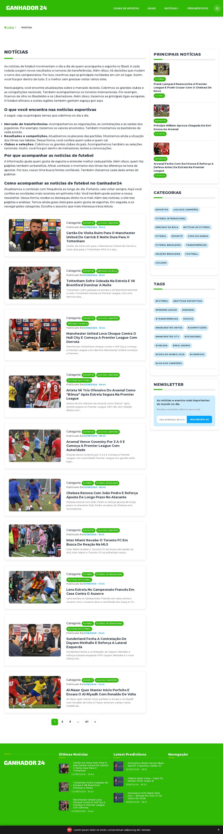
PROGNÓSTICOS (197, 8)
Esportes (88, 223)
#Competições (197, 327)
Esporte (88, 680)
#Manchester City (167, 336)
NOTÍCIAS (170, 8)
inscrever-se (199, 419)
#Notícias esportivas (187, 301)
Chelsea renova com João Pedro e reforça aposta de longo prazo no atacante (102, 495)
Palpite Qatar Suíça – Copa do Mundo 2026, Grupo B (145, 779)
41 (86, 721)
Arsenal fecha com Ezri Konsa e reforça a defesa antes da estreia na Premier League (183, 167)
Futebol (88, 483)
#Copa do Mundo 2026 (170, 354)
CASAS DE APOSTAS (126, 8)
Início (10, 27)
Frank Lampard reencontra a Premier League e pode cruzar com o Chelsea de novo (183, 87)
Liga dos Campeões (108, 223)
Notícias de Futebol (79, 380)
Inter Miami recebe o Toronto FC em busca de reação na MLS (97, 542)
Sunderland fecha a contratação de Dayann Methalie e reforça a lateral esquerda (96, 643)
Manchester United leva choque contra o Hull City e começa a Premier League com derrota (101, 338)
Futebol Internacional (109, 574)
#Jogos (188, 319)
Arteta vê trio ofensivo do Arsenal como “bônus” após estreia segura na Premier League (100, 394)
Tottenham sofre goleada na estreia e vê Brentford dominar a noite (100, 283)
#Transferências (167, 319)
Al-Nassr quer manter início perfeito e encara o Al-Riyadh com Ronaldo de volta (101, 692)
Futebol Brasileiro (107, 483)
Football (192, 254)
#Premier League (166, 310)
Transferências (196, 245)
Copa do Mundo (198, 236)
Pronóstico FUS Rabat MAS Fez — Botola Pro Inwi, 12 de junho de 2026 (145, 796)
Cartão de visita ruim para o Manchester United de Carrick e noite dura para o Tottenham (100, 237)
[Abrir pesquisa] (217, 8)
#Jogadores (192, 336)
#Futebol (162, 301)
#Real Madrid (181, 345)
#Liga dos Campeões (169, 363)
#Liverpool (197, 354)
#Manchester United (169, 327)
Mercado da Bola (107, 271)
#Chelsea (162, 345)
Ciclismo (161, 263)
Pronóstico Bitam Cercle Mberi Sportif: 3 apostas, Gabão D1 (146, 764)
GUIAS (152, 8)
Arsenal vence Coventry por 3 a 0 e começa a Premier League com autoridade (95, 446)
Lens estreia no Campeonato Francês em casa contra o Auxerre (100, 592)
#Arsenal (188, 310)
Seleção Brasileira (168, 254)
